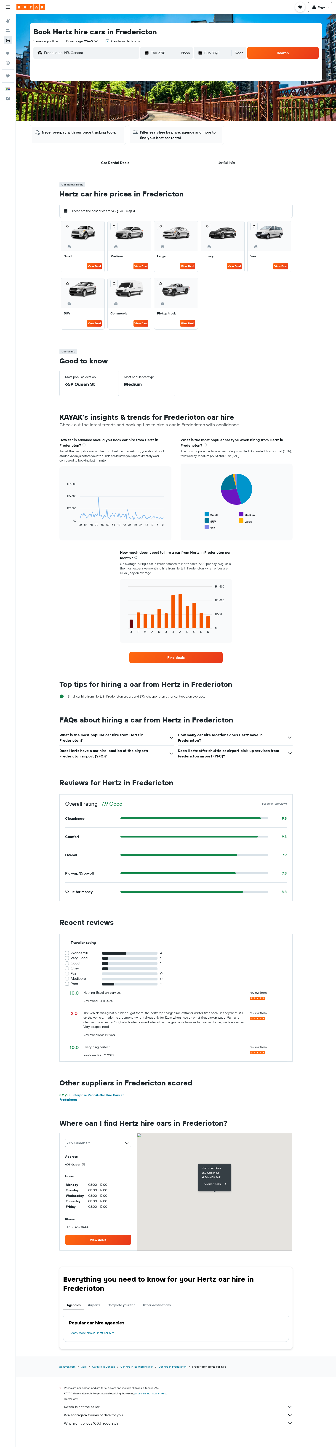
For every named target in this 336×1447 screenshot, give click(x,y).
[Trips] (8, 76)
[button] (8, 7)
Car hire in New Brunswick (136, 1366)
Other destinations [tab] (157, 1305)
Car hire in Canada (103, 1366)
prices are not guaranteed (150, 1393)
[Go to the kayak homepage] (30, 7)
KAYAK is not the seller (81, 1406)
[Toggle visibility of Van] (210, 527)
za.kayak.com (67, 1366)
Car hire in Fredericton (173, 1366)
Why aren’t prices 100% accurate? (91, 1423)
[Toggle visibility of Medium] (247, 514)
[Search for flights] (8, 21)
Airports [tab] (94, 1305)
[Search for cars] (8, 40)
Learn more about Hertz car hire (92, 1333)
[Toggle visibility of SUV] (210, 520)
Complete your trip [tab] (121, 1305)
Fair (73, 973)
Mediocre (78, 978)
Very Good (79, 958)
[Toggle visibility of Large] (245, 520)
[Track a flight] (8, 62)
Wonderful (79, 953)
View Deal (94, 266)
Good (75, 963)
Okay (75, 968)
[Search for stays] (8, 30)
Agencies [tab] (74, 1305)
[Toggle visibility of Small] (211, 514)
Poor (74, 984)
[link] (176, 657)
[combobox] (46, 41)
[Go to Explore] (8, 53)
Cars (84, 1366)
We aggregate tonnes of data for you (93, 1415)
